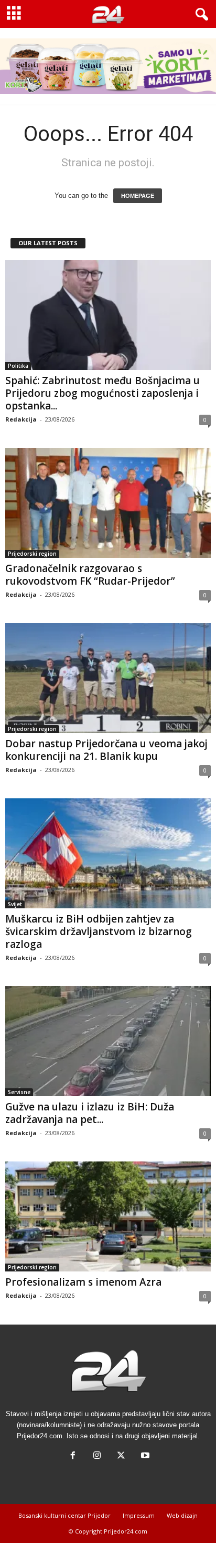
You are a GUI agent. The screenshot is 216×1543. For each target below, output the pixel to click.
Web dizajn (182, 1515)
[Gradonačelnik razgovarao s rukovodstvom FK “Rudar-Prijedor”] (108, 503)
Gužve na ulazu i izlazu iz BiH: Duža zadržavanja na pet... (89, 1113)
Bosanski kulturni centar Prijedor (64, 1515)
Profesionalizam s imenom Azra (83, 1282)
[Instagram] (97, 1456)
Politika (18, 365)
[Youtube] (144, 1456)
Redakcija (21, 419)
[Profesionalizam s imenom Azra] (108, 1216)
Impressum (139, 1515)
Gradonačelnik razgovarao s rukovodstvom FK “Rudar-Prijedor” (90, 575)
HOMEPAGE (137, 196)
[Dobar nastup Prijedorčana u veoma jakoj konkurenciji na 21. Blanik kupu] (108, 678)
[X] (121, 1456)
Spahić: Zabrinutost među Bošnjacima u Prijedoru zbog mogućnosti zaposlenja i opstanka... (102, 393)
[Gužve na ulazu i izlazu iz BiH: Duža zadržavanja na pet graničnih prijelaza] (108, 1041)
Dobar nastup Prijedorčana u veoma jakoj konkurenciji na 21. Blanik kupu (106, 750)
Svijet (15, 904)
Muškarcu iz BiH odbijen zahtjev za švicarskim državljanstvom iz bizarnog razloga (98, 931)
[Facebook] (73, 1456)
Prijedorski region (32, 553)
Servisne (19, 1092)
